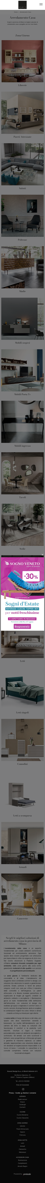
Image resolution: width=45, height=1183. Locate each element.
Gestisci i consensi (29, 1093)
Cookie (17, 1093)
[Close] (42, 554)
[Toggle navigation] (41, 4)
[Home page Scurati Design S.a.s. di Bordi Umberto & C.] (22, 5)
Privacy (11, 1093)
